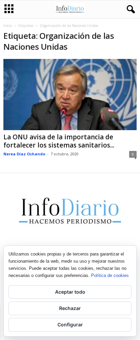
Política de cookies (110, 275)
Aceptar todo (70, 292)
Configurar (70, 324)
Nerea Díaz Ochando (24, 153)
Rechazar (70, 308)
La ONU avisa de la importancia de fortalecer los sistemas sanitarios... (58, 141)
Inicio (7, 25)
